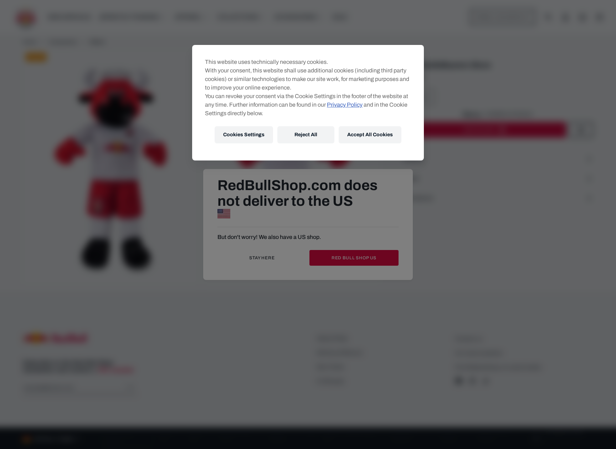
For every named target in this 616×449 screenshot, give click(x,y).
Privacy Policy (345, 105)
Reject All (305, 134)
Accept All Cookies (370, 134)
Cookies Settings (244, 134)
